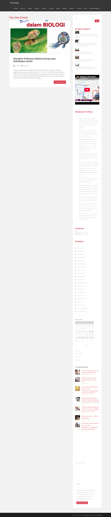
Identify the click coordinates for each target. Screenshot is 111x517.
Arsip (76, 231)
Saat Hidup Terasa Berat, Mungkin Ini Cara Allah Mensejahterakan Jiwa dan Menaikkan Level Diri (86, 36)
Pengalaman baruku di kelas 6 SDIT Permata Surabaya (88, 125)
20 (84, 334)
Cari (76, 18)
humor (58, 8)
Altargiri (79, 248)
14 (87, 331)
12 (81, 331)
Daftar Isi (22, 8)
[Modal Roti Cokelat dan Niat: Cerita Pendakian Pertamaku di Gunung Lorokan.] (77, 64)
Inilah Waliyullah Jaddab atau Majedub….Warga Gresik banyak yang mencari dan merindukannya (90, 400)
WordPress (99, 515)
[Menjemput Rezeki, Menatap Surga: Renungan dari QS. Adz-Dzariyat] (77, 57)
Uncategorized (81, 311)
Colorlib (86, 515)
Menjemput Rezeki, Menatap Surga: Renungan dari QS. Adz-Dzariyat (84, 60)
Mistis (85, 8)
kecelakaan (80, 279)
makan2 (79, 289)
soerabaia (79, 305)
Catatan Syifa (80, 267)
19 (81, 334)
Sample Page (78, 353)
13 (84, 331)
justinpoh (44, 8)
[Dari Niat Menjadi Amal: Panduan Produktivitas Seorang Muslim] (77, 49)
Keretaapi (79, 286)
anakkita (64, 8)
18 (79, 334)
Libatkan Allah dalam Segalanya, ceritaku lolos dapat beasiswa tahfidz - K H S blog (89, 121)
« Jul (86, 345)
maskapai (79, 292)
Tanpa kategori (81, 308)
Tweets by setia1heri (80, 463)
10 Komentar (26, 66)
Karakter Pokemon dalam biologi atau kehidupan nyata (34, 60)
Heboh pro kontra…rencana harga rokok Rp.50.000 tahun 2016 (89, 380)
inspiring (37, 8)
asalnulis (79, 8)
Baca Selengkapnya (60, 82)
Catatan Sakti (80, 264)
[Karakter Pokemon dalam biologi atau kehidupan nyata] (39, 37)
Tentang (30, 8)
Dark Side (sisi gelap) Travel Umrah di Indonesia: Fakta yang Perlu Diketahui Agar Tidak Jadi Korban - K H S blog (89, 164)
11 (79, 331)
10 (76, 331)
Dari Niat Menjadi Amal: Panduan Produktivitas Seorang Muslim (84, 52)
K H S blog (14, 3)
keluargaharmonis (94, 8)
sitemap (16, 8)
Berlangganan (82, 503)
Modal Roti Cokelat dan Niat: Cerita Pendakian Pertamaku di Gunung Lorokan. (86, 67)
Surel (79, 484)
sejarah (79, 302)
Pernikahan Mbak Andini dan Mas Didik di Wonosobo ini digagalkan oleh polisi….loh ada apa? (90, 409)
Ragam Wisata (81, 298)
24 (76, 337)
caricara (51, 8)
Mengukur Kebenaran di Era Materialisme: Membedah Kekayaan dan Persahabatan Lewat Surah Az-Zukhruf (86, 44)
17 (76, 334)
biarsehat (71, 8)
